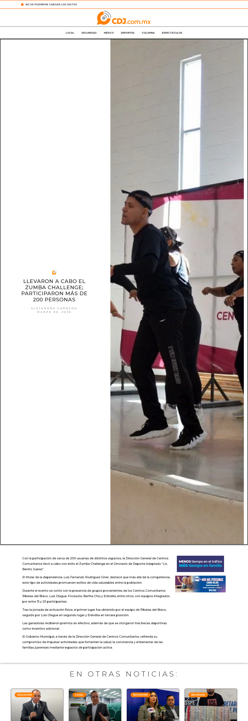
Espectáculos (172, 32)
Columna (148, 32)
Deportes (128, 32)
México (109, 32)
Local (70, 32)
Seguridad (89, 32)
